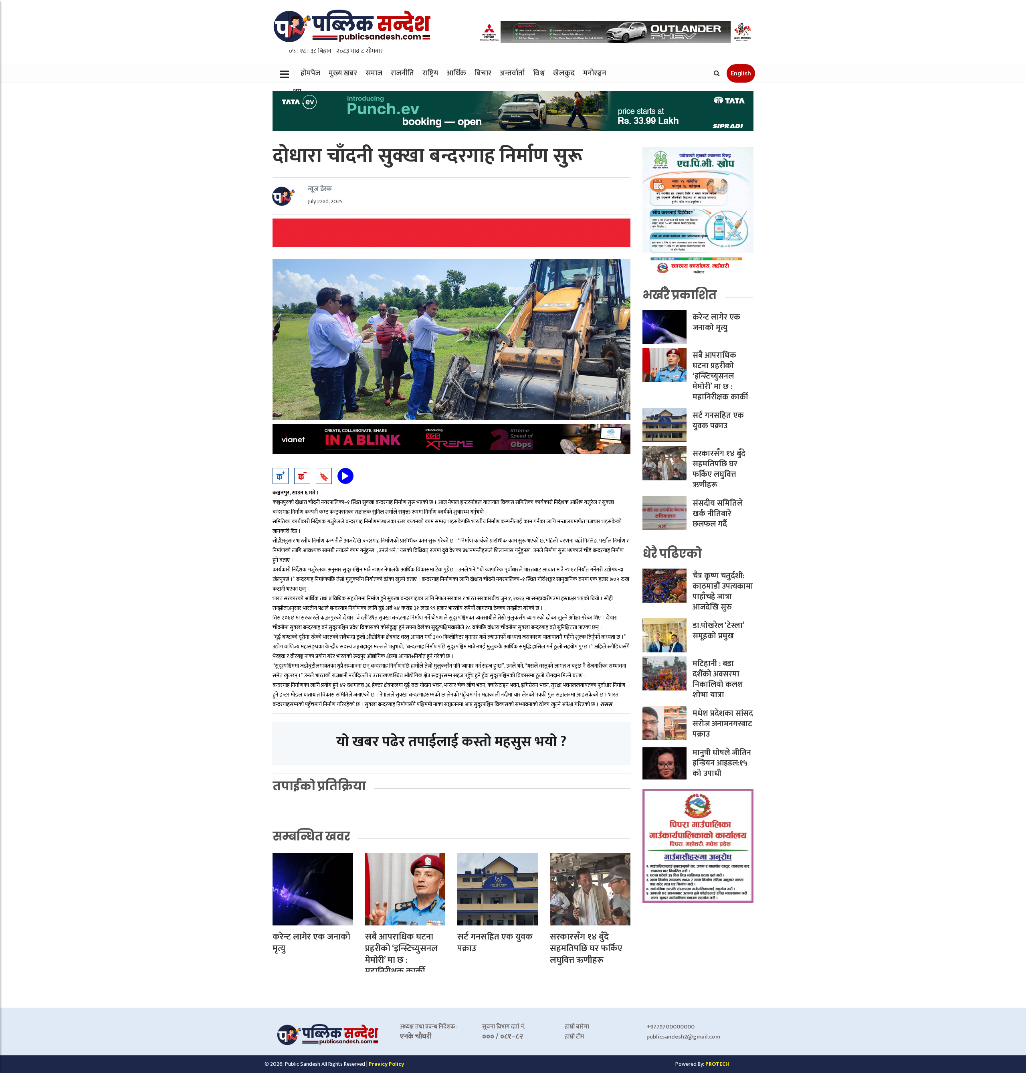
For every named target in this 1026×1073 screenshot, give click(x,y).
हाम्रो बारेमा (577, 1027)
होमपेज (310, 73)
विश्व (539, 73)
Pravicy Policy (386, 1064)
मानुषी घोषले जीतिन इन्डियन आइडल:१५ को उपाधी (722, 763)
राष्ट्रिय (430, 73)
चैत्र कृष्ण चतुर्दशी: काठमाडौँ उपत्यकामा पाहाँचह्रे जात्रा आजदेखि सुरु (723, 591)
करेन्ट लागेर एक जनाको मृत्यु (311, 942)
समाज (374, 73)
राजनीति (402, 73)
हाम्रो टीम (574, 1037)
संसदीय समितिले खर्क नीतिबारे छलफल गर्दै (718, 513)
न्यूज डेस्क (320, 188)
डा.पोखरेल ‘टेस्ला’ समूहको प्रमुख (718, 631)
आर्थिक (456, 73)
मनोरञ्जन (594, 73)
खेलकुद (564, 73)
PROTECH (717, 1064)
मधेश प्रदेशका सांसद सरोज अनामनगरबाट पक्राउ (723, 724)
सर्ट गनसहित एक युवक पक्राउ (495, 942)
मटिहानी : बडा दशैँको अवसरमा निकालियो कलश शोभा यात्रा (718, 679)
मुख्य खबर (343, 73)
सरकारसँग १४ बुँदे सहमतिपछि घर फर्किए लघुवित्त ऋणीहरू (586, 948)
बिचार (483, 73)
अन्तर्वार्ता (512, 73)
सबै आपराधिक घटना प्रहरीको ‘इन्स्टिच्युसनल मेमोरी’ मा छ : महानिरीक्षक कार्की (401, 954)
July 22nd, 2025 (325, 201)
